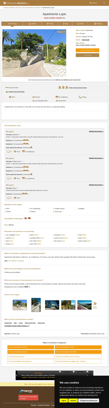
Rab (15, 323)
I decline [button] (73, 400)
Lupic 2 (11, 158)
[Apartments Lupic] (20, 309)
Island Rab (8, 323)
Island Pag (41, 323)
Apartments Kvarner (17, 356)
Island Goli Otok (30, 323)
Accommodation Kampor (19, 352)
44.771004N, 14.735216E (16, 261)
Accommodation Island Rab (67, 352)
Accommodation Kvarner (19, 347)
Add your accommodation (28, 397)
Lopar (21, 323)
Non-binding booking (87, 50)
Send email (85, 40)
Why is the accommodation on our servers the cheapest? (43, 384)
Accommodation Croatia (66, 347)
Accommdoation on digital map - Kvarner (72, 361)
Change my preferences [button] (88, 400)
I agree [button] (63, 400)
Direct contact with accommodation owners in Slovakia (38, 375)
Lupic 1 (11, 131)
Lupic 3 (11, 185)
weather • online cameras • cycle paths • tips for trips (38, 377)
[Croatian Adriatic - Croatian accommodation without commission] (16, 3)
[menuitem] (12, 24)
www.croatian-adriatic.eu (54, 18)
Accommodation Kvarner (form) (68, 356)
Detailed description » (96, 131)
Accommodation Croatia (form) (21, 361)
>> (27, 287)
